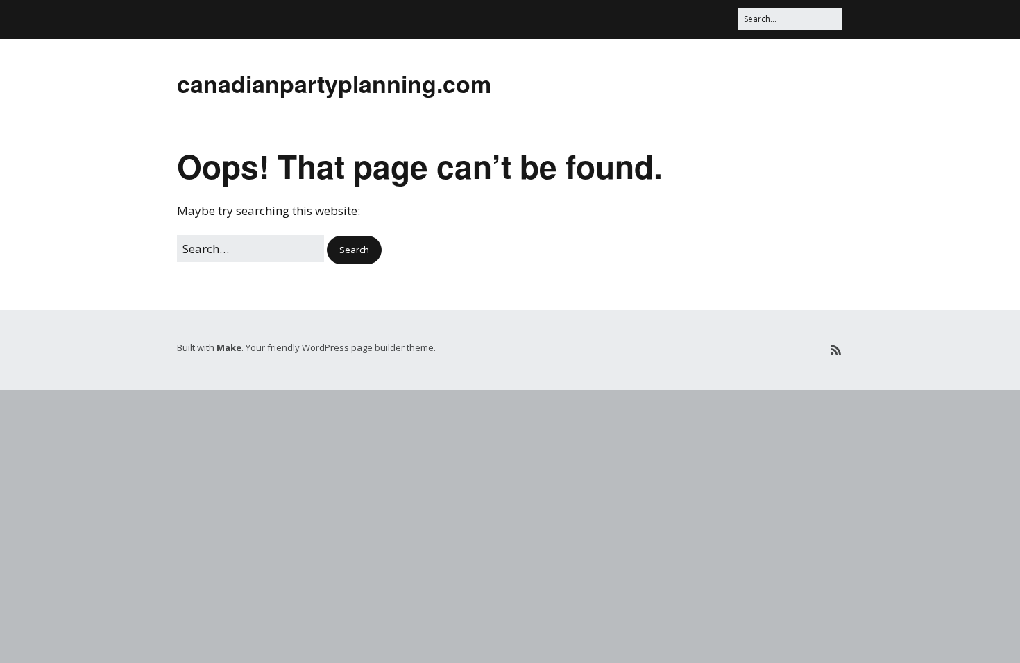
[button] (354, 250)
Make (228, 347)
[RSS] (835, 350)
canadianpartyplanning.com (334, 83)
